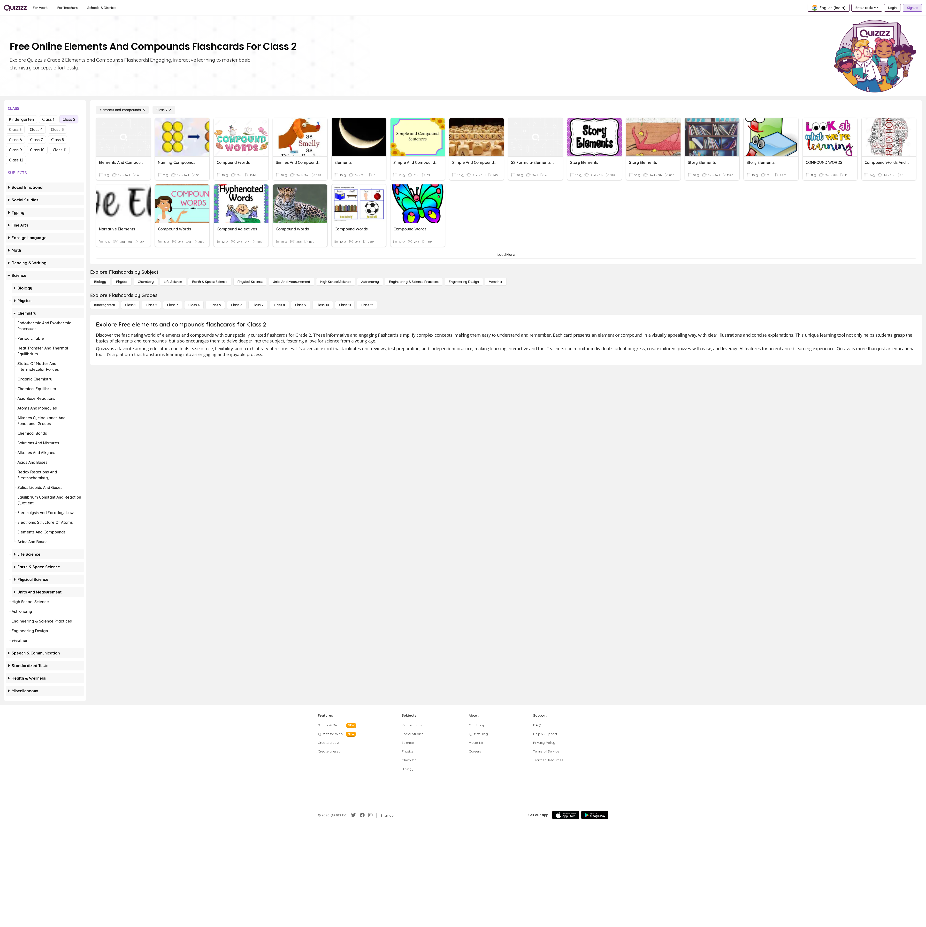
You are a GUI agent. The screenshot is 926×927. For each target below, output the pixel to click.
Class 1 (48, 119)
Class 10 (37, 149)
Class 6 (15, 139)
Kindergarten (21, 119)
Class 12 (16, 160)
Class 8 (57, 139)
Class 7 (36, 139)
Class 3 (15, 129)
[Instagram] (370, 815)
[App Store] (565, 815)
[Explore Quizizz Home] (15, 8)
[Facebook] (362, 815)
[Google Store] (594, 815)
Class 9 (15, 149)
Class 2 (68, 119)
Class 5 (57, 129)
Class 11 (59, 149)
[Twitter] (353, 815)
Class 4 (36, 129)
